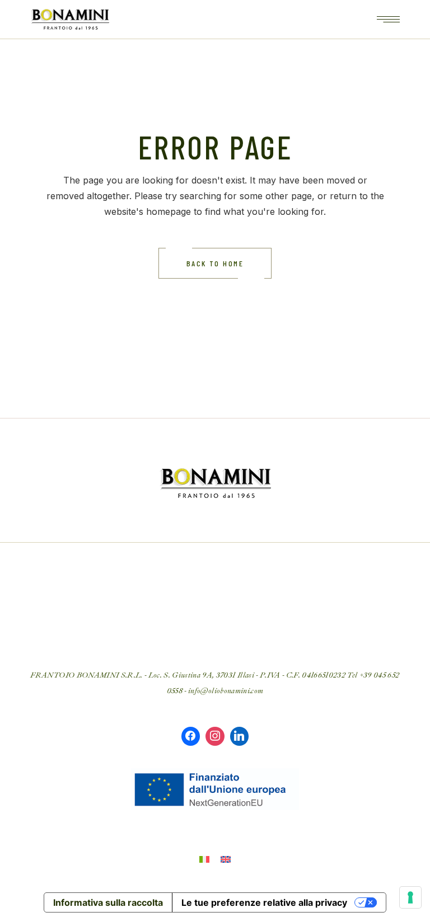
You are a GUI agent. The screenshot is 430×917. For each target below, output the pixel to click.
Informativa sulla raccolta (108, 902)
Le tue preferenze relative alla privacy (264, 902)
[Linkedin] (239, 736)
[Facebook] (191, 736)
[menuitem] (204, 859)
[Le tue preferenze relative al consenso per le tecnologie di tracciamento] (410, 897)
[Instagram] (215, 736)
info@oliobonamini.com (225, 690)
